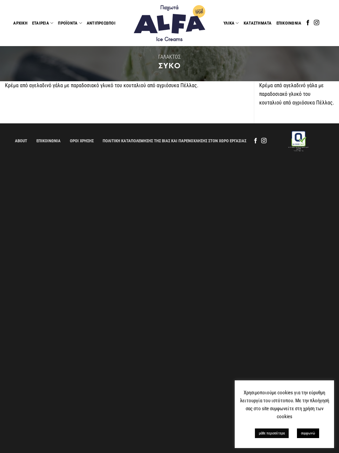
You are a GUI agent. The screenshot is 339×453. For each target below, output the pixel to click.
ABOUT (21, 140)
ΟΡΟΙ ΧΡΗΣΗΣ (82, 140)
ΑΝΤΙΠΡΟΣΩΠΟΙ (101, 23)
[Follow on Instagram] (316, 23)
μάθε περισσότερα (272, 433)
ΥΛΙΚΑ (228, 23)
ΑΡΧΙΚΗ (20, 23)
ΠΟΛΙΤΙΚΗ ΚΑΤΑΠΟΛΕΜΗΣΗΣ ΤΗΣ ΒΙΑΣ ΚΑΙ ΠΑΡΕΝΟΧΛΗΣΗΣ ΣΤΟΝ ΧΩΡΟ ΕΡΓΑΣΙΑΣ (174, 140)
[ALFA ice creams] (169, 23)
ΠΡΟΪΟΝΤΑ (67, 23)
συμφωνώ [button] (308, 433)
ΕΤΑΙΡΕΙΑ (40, 23)
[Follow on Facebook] (308, 23)
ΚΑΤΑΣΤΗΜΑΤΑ (258, 23)
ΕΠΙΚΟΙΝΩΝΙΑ (289, 23)
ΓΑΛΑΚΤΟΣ (169, 57)
